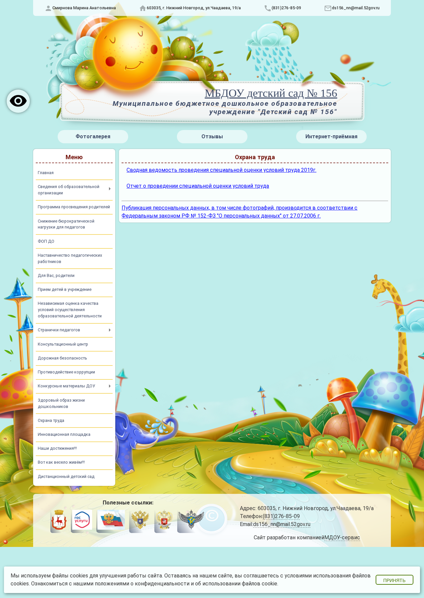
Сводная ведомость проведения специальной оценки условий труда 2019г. (221, 170)
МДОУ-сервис (342, 537)
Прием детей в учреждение (64, 289)
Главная (46, 172)
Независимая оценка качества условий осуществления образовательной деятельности (70, 309)
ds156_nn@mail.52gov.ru (356, 7)
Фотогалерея (93, 136)
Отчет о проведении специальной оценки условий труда (198, 186)
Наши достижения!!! (57, 448)
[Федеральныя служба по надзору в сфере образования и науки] (191, 521)
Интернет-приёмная (331, 136)
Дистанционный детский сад (66, 476)
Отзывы (212, 136)
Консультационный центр (63, 344)
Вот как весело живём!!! (61, 462)
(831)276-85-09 (286, 7)
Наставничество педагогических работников (70, 258)
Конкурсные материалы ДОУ (66, 385)
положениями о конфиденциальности (142, 583)
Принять (394, 580)
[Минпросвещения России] (164, 521)
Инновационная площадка (64, 434)
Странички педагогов (59, 329)
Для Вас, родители (56, 275)
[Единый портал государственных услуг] (82, 521)
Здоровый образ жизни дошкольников (61, 403)
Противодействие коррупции (66, 371)
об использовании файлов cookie (236, 583)
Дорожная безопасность (62, 358)
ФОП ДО (46, 241)
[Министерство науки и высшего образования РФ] (140, 521)
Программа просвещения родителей (74, 206)
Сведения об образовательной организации (68, 189)
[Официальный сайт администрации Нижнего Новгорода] (59, 521)
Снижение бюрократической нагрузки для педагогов (66, 224)
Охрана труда (51, 420)
